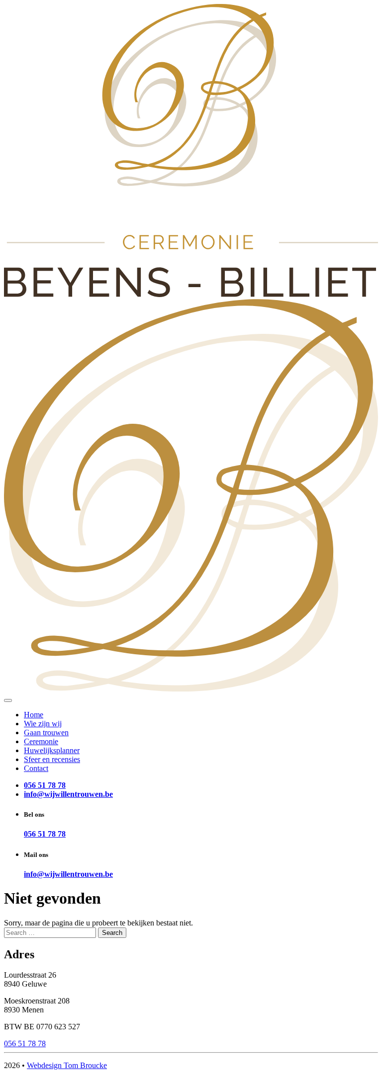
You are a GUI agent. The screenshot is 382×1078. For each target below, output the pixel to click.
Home (33, 714)
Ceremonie (41, 741)
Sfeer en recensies (52, 759)
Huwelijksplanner (52, 750)
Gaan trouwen (46, 732)
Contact (36, 768)
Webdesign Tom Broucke (67, 1065)
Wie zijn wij (43, 723)
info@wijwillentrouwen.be (68, 874)
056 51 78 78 (45, 834)
